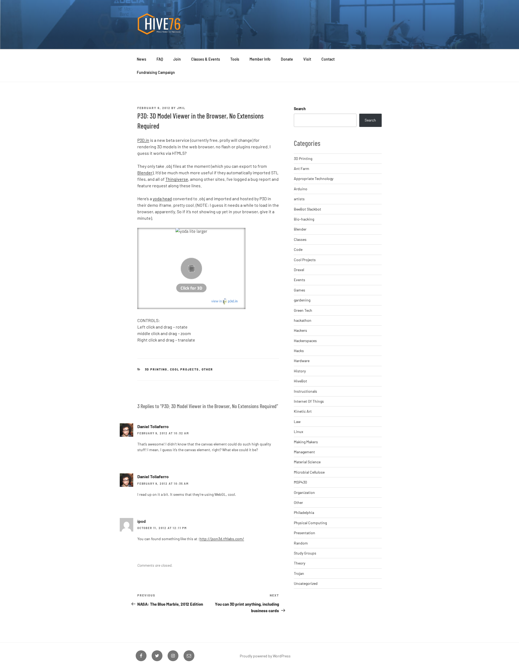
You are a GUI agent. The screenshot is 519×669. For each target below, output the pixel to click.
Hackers (300, 330)
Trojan (299, 573)
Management (304, 452)
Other (207, 369)
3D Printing (156, 369)
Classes (300, 239)
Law (297, 421)
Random (301, 543)
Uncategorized (306, 583)
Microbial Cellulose (309, 472)
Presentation (304, 532)
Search (300, 108)
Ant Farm (301, 168)
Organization (304, 492)
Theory (299, 563)
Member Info (260, 59)
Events (299, 279)
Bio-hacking (304, 219)
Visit (307, 59)
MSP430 (300, 482)
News (141, 59)
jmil (181, 108)
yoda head (162, 198)
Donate (287, 59)
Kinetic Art (303, 411)
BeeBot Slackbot (307, 209)
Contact (328, 59)
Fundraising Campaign (156, 72)
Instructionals (305, 391)
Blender (144, 172)
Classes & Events (205, 59)
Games (299, 290)
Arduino (300, 188)
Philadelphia (304, 512)
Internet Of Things (309, 401)
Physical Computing (310, 522)
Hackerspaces (305, 340)
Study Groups (305, 553)
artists (299, 198)
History (300, 371)
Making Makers (306, 442)
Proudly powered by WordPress (265, 656)
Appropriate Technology (313, 178)
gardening (302, 300)
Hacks (299, 350)
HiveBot (300, 381)
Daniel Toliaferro (153, 426)
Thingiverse (176, 179)
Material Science (307, 462)
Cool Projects (184, 369)
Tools (234, 59)
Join (177, 59)
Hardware (302, 360)
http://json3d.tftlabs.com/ (221, 538)
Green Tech (303, 310)
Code (298, 249)
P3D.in (143, 140)
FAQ (160, 59)
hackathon (302, 320)
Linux (298, 431)
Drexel (299, 269)
